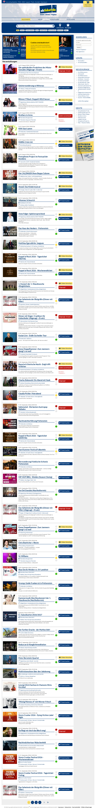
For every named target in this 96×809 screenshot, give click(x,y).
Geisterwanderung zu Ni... (84, 112)
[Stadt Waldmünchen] (19, 176)
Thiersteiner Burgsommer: (26, 117)
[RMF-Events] (19, 190)
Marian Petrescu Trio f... (84, 96)
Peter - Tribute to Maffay (84, 122)
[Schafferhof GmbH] (19, 246)
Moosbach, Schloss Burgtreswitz (28, 412)
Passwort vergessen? (81, 49)
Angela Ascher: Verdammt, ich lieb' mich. (62, 51)
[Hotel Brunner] (19, 205)
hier (44, 52)
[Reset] (53, 26)
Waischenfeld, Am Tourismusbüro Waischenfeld (32, 745)
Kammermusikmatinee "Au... (85, 85)
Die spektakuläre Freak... (84, 111)
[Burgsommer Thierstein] (19, 120)
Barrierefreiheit (76, 807)
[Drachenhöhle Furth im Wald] (19, 632)
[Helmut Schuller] (19, 676)
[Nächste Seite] (44, 802)
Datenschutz (68, 807)
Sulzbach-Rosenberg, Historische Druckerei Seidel (32, 383)
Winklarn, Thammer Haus (26, 792)
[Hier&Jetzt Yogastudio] (19, 647)
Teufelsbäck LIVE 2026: (25, 203)
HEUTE (40, 19)
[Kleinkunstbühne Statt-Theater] (19, 102)
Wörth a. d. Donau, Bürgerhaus (28, 676)
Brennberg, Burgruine (25, 145)
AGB (23, 2)
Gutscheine (71, 19)
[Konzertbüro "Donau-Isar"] (19, 545)
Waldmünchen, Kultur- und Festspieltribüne (31, 176)
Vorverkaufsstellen (11, 2)
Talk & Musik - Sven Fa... (83, 84)
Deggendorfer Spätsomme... (85, 92)
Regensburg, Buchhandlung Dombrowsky (30, 690)
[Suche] (17, 26)
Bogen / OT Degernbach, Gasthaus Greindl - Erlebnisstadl (34, 513)
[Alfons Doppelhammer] (19, 354)
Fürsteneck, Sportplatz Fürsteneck (28, 354)
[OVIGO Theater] (19, 72)
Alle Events (26, 19)
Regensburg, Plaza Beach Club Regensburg (30, 493)
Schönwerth (81, 74)
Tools (32, 2)
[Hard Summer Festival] (19, 396)
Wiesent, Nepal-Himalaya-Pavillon (28, 647)
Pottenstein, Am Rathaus (26, 424)
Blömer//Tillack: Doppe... (84, 114)
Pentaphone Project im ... (84, 121)
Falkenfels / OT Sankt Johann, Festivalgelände (31, 396)
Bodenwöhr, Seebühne (25, 338)
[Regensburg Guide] (19, 493)
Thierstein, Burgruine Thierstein (28, 120)
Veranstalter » (81, 60)
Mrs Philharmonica (82, 72)
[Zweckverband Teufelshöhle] (19, 131)
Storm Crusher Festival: (25, 762)
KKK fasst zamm (82, 117)
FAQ (19, 2)
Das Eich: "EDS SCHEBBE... (84, 97)
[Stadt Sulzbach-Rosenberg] (19, 383)
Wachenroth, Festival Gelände (27, 261)
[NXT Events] (19, 480)
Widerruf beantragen (86, 807)
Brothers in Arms (82, 116)
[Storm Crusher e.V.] (19, 720)
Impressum (44, 2)
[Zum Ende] (48, 802)
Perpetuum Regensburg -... (84, 87)
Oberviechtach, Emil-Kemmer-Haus (29, 321)
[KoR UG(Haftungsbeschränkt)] (19, 261)
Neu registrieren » (80, 51)
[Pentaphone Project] (19, 161)
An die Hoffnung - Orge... (84, 82)
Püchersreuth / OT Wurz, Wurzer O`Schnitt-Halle (32, 720)
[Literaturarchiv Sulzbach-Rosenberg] (19, 704)
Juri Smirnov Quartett (83, 80)
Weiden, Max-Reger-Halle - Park (28, 480)
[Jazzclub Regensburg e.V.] (19, 661)
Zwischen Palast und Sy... (84, 94)
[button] (79, 47)
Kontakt (37, 2)
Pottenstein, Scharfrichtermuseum (28, 231)
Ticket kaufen (65, 87)
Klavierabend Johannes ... (84, 77)
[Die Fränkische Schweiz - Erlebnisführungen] (19, 231)
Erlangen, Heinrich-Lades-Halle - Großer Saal (31, 190)
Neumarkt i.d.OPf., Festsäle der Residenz (30, 161)
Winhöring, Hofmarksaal (26, 532)
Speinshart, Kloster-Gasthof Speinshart (29, 304)
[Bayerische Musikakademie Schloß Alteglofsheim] (19, 289)
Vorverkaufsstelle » (82, 62)
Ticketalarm (54, 19)
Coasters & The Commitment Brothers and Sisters (10, 51)
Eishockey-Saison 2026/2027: (27, 572)
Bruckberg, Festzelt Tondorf (27, 545)
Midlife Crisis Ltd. (82, 119)
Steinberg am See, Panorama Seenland (29, 72)
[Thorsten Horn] (19, 412)
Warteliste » (61, 120)
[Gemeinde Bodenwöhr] (19, 338)
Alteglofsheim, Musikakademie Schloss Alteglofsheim (33, 289)
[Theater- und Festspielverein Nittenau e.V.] (19, 88)
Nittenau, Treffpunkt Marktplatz (28, 88)
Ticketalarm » (61, 121)
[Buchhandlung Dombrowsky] (19, 690)
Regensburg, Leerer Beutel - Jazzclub (29, 661)
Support (28, 2)
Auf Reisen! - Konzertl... (84, 79)
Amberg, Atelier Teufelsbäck (27, 205)
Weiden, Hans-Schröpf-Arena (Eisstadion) (30, 574)
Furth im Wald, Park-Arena (26, 632)
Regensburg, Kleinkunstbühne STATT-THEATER (31, 102)
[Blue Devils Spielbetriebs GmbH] (19, 574)
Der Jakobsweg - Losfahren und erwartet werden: (32, 674)
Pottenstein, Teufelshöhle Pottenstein (29, 131)
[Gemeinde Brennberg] (19, 145)
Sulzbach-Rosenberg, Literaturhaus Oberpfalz (31, 704)
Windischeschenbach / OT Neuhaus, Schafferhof (32, 246)
